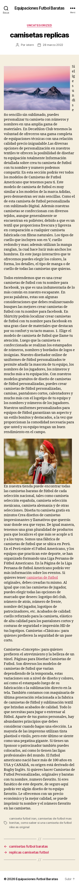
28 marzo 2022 (53, 45)
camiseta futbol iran (22, 818)
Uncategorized (39, 25)
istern (30, 45)
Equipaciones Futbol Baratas (39, 8)
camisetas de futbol (42, 577)
